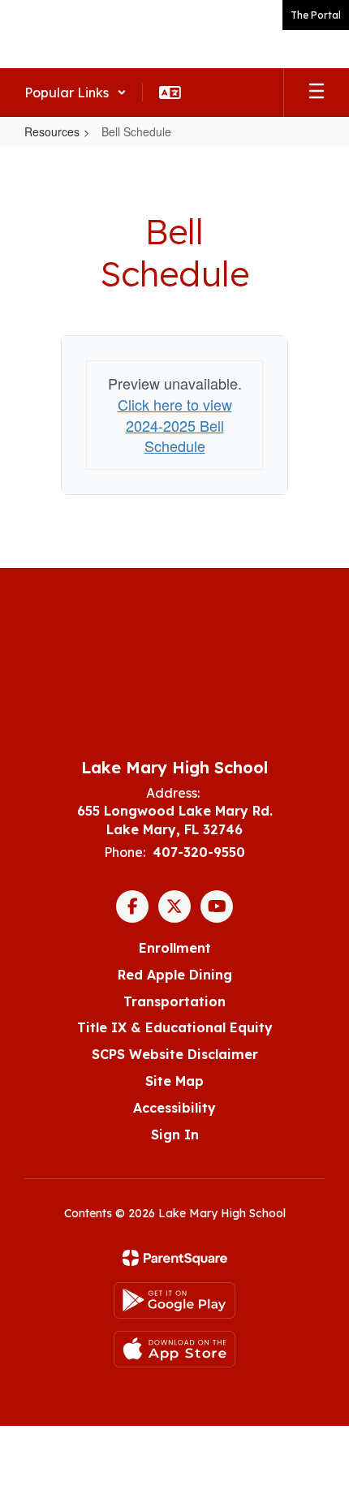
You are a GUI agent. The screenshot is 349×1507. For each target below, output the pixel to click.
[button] (75, 92)
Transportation (174, 1001)
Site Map (174, 1081)
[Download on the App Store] (174, 1349)
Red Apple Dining (175, 975)
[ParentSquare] (174, 1258)
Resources (52, 131)
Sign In (175, 1134)
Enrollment (175, 948)
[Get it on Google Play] (174, 1300)
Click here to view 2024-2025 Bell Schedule (175, 425)
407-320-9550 (199, 852)
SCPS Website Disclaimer (175, 1054)
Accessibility (174, 1108)
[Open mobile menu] (316, 92)
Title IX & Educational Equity (175, 1027)
